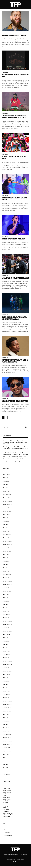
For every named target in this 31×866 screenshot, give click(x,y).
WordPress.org (7, 839)
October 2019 (7, 747)
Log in (4, 829)
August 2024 (6, 554)
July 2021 (5, 677)
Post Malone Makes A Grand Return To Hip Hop (14, 35)
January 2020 (7, 737)
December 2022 (7, 621)
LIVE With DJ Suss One (8, 856)
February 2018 (7, 771)
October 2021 (7, 667)
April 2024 (6, 567)
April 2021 (6, 687)
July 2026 (5, 477)
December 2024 (7, 541)
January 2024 (7, 577)
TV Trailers (6, 809)
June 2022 (6, 641)
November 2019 (7, 744)
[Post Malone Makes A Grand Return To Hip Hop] (15, 21)
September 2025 (7, 511)
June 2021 (6, 681)
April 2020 (6, 727)
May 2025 (5, 524)
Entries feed (6, 832)
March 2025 (6, 531)
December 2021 (7, 661)
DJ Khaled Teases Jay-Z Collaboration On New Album (15, 278)
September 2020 (7, 711)
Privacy (26, 856)
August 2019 (6, 754)
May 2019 (5, 764)
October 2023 (7, 587)
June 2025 (6, 521)
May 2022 (5, 644)
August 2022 (6, 634)
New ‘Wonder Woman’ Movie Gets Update (14, 462)
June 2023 (6, 601)
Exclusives (6, 786)
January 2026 (7, 497)
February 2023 (7, 614)
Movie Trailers (7, 792)
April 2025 (6, 527)
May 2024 (5, 564)
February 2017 (7, 774)
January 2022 (7, 657)
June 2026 (6, 481)
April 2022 (6, 647)
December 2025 (7, 501)
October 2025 (7, 507)
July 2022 (5, 637)
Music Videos (6, 800)
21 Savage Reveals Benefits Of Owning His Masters (15, 401)
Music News (5, 33)
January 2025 (7, 537)
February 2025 (7, 534)
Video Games (6, 816)
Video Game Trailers (8, 814)
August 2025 (6, 514)
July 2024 (5, 557)
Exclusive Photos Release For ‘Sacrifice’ (14, 459)
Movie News (6, 788)
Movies (5, 793)
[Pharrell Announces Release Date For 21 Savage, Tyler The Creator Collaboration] (15, 303)
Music (4, 795)
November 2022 (7, 624)
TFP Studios (24, 854)
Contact (19, 856)
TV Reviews (6, 807)
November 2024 (7, 544)
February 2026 (7, 494)
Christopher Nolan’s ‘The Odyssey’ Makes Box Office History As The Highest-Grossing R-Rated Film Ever (15, 442)
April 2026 (6, 487)
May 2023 (5, 604)
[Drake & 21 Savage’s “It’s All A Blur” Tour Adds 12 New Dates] (15, 184)
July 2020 (5, 717)
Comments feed (7, 835)
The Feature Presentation (11, 854)
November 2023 (7, 584)
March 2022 (6, 651)
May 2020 (5, 724)
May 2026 (5, 484)
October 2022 (7, 627)
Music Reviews (7, 799)
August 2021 (6, 674)
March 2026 (6, 491)
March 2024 (6, 571)
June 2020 (6, 721)
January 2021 (7, 697)
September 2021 (7, 671)
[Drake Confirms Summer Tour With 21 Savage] (15, 225)
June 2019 (6, 761)
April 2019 (6, 767)
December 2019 (7, 741)
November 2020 (7, 704)
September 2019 (7, 751)
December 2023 (7, 581)
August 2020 (6, 714)
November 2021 (7, 664)
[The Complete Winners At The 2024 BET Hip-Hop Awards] (15, 142)
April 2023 (6, 607)
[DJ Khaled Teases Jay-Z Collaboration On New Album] (15, 264)
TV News (5, 806)
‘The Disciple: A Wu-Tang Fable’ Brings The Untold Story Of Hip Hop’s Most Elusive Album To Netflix (15, 448)
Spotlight (5, 802)
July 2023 (5, 597)
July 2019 (5, 757)
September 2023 (7, 591)
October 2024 (7, 547)
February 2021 (7, 694)
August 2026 (6, 474)
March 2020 (6, 731)
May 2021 (5, 684)
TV (4, 804)
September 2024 (7, 551)
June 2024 (6, 561)
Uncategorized (7, 811)
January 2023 (7, 617)
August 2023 (6, 594)
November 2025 (7, 504)
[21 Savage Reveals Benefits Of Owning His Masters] (15, 387)
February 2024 (7, 574)
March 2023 (6, 611)
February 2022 (7, 654)
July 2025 (5, 517)
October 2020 (7, 707)
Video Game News (8, 813)
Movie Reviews (7, 790)
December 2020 (7, 701)
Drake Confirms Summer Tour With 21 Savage (13, 239)
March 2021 (6, 691)
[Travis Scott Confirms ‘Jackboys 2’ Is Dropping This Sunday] (15, 60)
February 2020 (7, 734)
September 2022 (7, 631)
